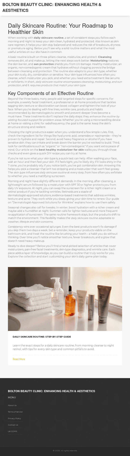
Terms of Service (15, 412)
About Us (12, 405)
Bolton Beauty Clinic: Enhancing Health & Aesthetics (51, 7)
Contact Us (13, 425)
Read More (19, 359)
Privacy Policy (14, 418)
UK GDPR (12, 431)
